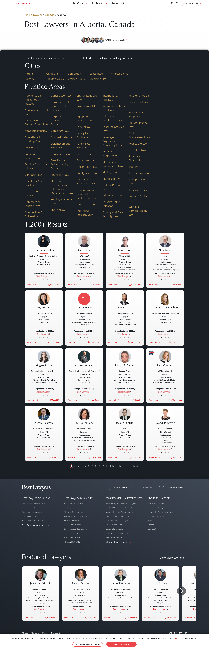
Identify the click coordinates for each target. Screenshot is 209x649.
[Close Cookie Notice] (206, 637)
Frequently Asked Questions (160, 512)
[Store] (177, 3)
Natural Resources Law (114, 187)
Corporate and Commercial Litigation (60, 106)
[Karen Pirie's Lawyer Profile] (124, 244)
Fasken (165, 256)
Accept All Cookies (121, 644)
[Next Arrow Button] (181, 591)
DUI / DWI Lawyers (114, 525)
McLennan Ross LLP (84, 313)
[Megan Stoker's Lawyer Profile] (43, 359)
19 (134, 466)
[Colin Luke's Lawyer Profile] (124, 302)
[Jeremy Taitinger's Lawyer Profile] (84, 359)
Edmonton (74, 73)
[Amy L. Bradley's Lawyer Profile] (80, 578)
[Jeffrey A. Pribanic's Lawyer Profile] (40, 578)
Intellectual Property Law (85, 212)
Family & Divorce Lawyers (117, 516)
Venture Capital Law (138, 198)
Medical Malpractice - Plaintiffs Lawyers (123, 508)
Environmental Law (86, 108)
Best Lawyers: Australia (32, 512)
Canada (49, 14)
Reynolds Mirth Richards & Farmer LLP (84, 371)
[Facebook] (170, 632)
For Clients (79, 3)
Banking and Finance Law (32, 155)
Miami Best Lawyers (72, 537)
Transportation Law (137, 181)
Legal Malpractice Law (113, 128)
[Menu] (9, 3)
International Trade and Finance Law (114, 108)
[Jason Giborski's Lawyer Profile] (124, 417)
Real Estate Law (138, 143)
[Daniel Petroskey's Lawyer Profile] (120, 578)
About (25, 633)
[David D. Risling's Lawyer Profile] (124, 359)
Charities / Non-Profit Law (34, 183)
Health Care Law (87, 166)
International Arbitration (110, 97)
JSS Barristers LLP (165, 371)
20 (137, 466)
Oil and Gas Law (113, 195)
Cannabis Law (33, 174)
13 (113, 466)
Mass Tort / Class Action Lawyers (120, 512)
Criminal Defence (61, 137)
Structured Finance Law (136, 158)
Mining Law (110, 172)
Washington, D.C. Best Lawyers (77, 516)
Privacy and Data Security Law (113, 214)
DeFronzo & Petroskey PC (120, 589)
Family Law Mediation (83, 145)
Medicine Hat (98, 78)
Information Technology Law (87, 181)
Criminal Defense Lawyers (117, 520)
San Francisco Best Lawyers (76, 529)
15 (120, 466)
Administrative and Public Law (36, 112)
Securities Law (137, 150)
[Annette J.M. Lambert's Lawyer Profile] (165, 302)
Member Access (175, 488)
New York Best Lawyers (74, 503)
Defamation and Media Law (61, 145)
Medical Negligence (110, 153)
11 (106, 466)
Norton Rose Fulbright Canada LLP (165, 313)
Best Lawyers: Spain (30, 516)
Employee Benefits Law (62, 201)
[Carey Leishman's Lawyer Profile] (43, 302)
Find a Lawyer (33, 14)
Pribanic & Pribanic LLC (40, 589)
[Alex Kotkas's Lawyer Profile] (165, 244)
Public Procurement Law (139, 135)
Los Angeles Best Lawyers (75, 508)
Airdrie (29, 73)
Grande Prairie (77, 78)
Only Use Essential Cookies (87, 644)
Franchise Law (85, 160)
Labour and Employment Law (113, 118)
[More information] (50, 276)
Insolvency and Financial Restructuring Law (88, 193)
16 (124, 466)
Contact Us (152, 529)
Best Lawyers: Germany (32, 520)
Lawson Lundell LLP (125, 313)
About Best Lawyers (156, 503)
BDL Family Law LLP (44, 313)
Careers (151, 525)
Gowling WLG (124, 256)
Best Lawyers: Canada (31, 508)
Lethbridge (96, 73)
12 (110, 466)
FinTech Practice (87, 153)
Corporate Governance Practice (58, 120)
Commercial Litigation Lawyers (119, 533)
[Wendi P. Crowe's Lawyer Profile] (165, 417)
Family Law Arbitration (83, 135)
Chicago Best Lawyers (73, 512)
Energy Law (58, 209)
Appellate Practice (36, 130)
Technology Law (139, 173)
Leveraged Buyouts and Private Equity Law (114, 141)
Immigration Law (87, 173)
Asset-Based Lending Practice (35, 139)
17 (127, 466)
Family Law (83, 126)
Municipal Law (111, 178)
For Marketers (119, 3)
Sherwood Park (120, 73)
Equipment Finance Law (84, 118)
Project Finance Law (138, 124)
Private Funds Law (140, 95)
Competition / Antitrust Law (33, 214)
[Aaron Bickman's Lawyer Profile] (43, 417)
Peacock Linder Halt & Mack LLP (43, 371)
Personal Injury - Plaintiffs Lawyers (121, 503)
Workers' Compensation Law (138, 210)
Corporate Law (60, 130)
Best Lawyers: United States (34, 503)
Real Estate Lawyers (114, 537)
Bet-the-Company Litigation (36, 166)
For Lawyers (98, 3)
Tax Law (133, 166)
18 (131, 466)
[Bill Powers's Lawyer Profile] (160, 578)
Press (150, 520)
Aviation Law (32, 147)
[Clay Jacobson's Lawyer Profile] (84, 302)
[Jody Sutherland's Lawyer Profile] (84, 417)
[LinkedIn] (180, 632)
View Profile (31, 285)
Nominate (148, 488)
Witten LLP (84, 256)
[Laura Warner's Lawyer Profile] (165, 359)
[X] (185, 632)
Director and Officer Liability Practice (59, 164)
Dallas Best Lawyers (72, 525)
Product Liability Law (138, 104)
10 (103, 466)
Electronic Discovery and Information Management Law (62, 187)
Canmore (52, 73)
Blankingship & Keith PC (80, 589)
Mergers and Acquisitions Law (113, 163)
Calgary (29, 78)
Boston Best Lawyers (73, 533)
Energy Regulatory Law (88, 97)
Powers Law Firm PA (160, 589)
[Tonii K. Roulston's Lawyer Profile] (43, 244)
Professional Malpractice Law (139, 114)
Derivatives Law (60, 153)
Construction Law (61, 95)
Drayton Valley (55, 78)
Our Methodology (156, 508)
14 (117, 466)
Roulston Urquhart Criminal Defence (44, 256)
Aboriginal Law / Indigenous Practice (35, 99)
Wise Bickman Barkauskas (43, 429)
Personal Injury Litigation (112, 203)
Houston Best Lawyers (74, 520)
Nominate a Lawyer (156, 516)
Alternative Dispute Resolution (36, 122)
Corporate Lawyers (114, 529)
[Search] (172, 3)
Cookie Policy (177, 638)
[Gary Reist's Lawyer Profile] (84, 244)
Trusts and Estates (139, 189)
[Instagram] (175, 632)
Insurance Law (86, 204)
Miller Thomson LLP (165, 429)
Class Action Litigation (32, 193)
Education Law (60, 174)
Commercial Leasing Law (32, 203)
